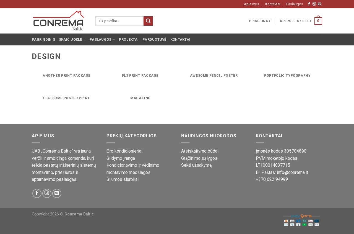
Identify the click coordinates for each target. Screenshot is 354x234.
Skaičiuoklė (70, 39)
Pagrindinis (43, 39)
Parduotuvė (154, 39)
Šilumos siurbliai (122, 179)
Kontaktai (272, 4)
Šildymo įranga (120, 158)
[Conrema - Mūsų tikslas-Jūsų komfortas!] (59, 21)
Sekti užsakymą (196, 165)
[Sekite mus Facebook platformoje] (309, 4)
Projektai (129, 39)
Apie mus (251, 4)
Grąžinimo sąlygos (199, 158)
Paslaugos (294, 4)
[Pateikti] (148, 21)
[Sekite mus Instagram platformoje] (314, 4)
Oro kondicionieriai (124, 151)
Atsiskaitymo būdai (199, 151)
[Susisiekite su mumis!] (319, 4)
